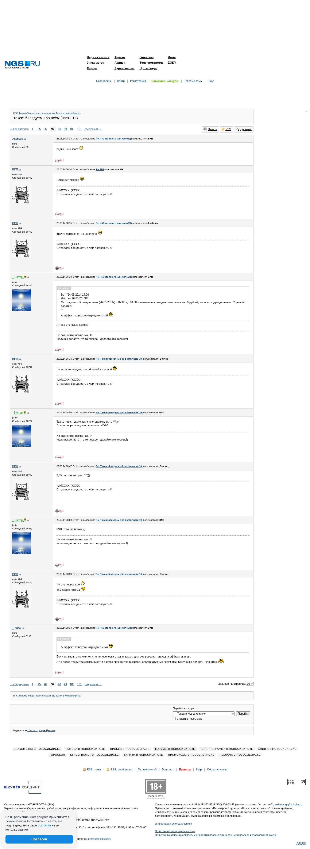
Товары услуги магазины (40, 113)
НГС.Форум (19, 113)
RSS (228, 129)
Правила (185, 769)
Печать (212, 129)
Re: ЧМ (100, 169)
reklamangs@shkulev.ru (288, 804)
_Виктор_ (32, 730)
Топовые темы (193, 81)
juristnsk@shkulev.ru (99, 838)
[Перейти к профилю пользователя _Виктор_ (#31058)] (21, 310)
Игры (172, 57)
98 (59, 129)
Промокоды (148, 68)
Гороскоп (147, 57)
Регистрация (138, 81)
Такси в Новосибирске (68, 113)
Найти (121, 81)
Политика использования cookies (175, 831)
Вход (211, 81)
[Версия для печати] (57, 160)
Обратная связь (217, 769)
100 (72, 129)
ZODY (172, 62)
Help (199, 769)
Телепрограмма (151, 62)
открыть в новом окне (189, 718)
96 (45, 129)
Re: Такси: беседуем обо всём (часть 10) (119, 359)
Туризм (120, 57)
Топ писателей (147, 769)
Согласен (39, 839)
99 (65, 129)
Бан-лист (168, 769)
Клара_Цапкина (47, 730)
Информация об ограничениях (173, 823)
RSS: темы (94, 769)
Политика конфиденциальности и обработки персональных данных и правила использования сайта (215, 835)
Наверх (301, 842)
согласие (44, 825)
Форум (92, 68)
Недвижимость (98, 57)
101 (79, 129)
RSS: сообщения (121, 769)
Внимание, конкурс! (165, 81)
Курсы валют (125, 68)
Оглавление (104, 81)
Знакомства (95, 62)
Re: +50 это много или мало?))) (114, 138)
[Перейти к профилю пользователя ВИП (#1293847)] (21, 202)
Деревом (246, 129)
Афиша (120, 62)
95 (39, 129)
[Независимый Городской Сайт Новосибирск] (22, 65)
